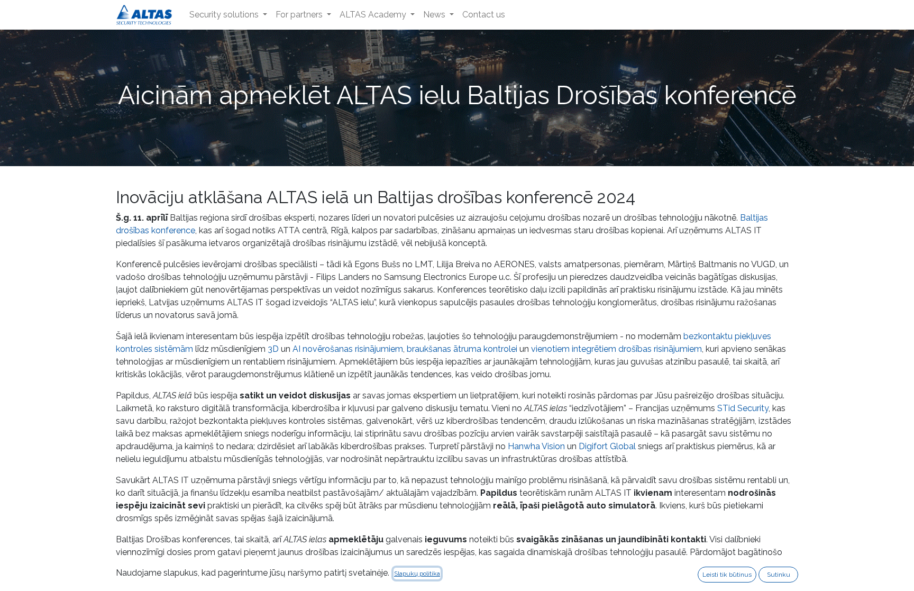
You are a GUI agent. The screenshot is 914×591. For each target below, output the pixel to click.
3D (273, 349)
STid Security (743, 408)
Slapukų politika (417, 573)
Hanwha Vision (536, 446)
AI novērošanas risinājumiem (348, 349)
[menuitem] (228, 14)
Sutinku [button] (778, 574)
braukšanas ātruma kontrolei (462, 349)
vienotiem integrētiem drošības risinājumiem (616, 349)
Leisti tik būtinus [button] (727, 574)
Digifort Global (607, 446)
